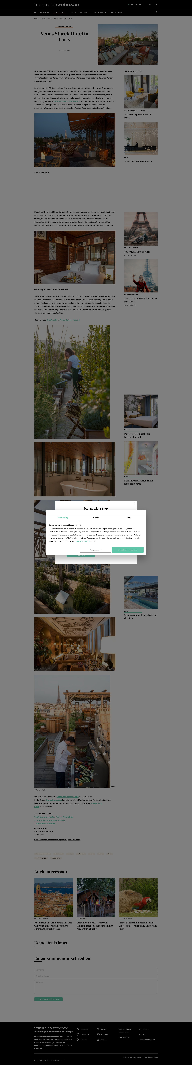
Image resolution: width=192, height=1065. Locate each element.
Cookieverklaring (83, 541)
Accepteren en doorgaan (127, 550)
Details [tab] (96, 518)
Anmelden (81, 555)
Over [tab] (129, 518)
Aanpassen (94, 550)
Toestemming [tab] (62, 518)
